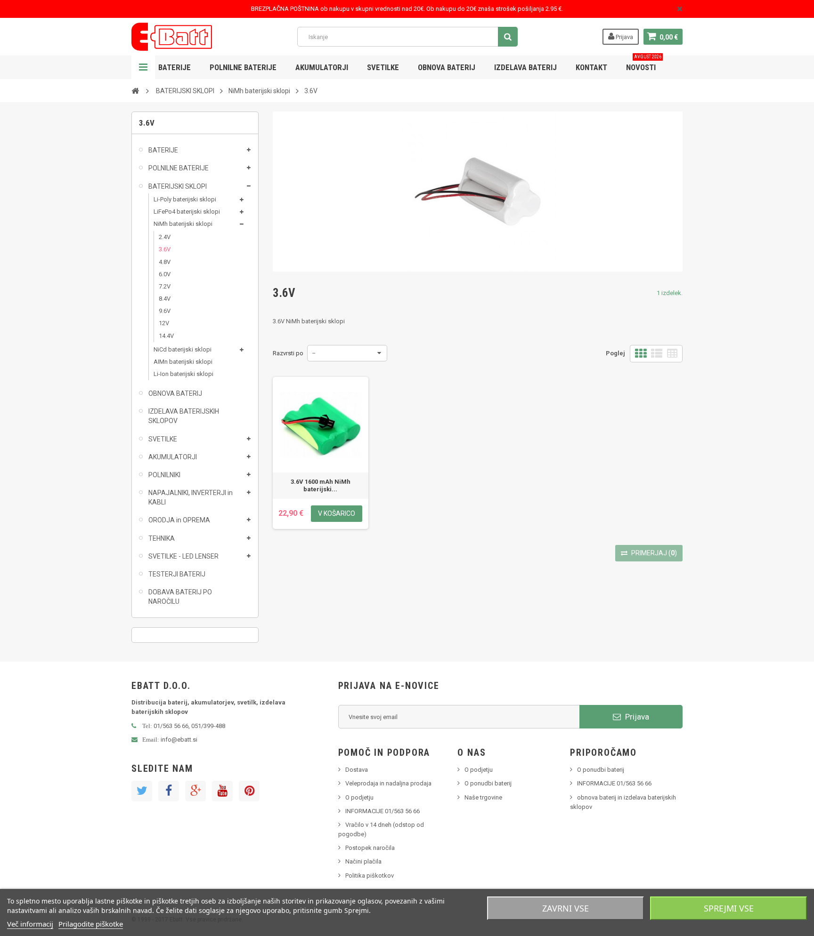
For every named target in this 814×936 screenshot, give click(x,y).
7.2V (165, 286)
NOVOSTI (643, 64)
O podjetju (359, 797)
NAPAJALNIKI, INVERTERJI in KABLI (190, 497)
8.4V (165, 298)
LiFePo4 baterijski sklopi (187, 211)
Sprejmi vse (729, 908)
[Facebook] (168, 791)
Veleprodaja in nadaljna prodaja (388, 783)
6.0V (165, 274)
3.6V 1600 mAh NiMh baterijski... (320, 485)
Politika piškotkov (369, 875)
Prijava (623, 36)
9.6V (165, 310)
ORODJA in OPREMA (179, 520)
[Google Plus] (195, 791)
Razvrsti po (288, 353)
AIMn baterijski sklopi (183, 361)
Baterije (174, 67)
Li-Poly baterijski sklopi (185, 199)
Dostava (356, 769)
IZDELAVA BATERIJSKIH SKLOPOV (183, 416)
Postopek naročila (370, 847)
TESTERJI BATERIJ (176, 574)
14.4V (166, 335)
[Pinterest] (249, 791)
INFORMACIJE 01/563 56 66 (382, 811)
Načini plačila (363, 861)
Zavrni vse (565, 908)
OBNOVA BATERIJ (446, 67)
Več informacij (30, 923)
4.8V (165, 261)
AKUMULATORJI (321, 67)
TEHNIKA (161, 538)
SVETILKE (383, 67)
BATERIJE (163, 150)
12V (164, 323)
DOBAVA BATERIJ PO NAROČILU (180, 596)
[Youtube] (222, 791)
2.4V (165, 236)
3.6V (165, 249)
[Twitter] (141, 791)
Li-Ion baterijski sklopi (183, 373)
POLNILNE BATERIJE (243, 67)
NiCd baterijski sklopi (183, 349)
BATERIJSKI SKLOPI (177, 186)
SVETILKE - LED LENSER (183, 556)
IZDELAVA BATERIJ (525, 67)
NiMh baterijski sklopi (183, 223)
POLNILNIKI (164, 475)
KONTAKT (591, 67)
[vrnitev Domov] (135, 90)
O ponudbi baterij (488, 783)
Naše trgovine (483, 797)
